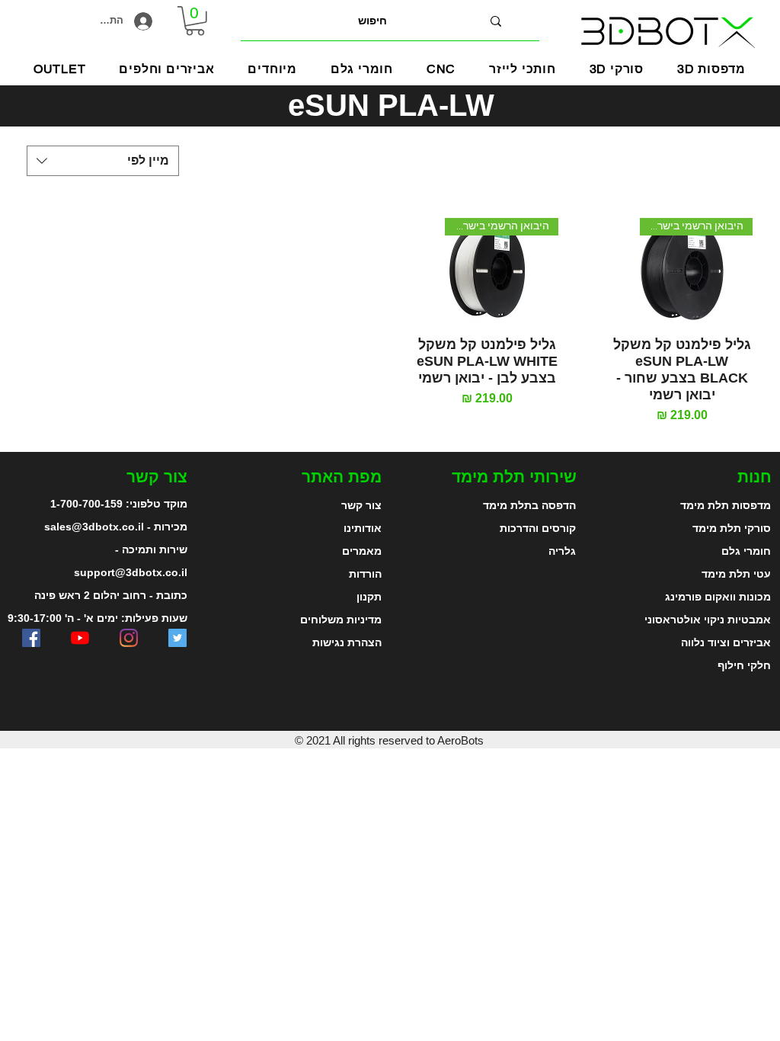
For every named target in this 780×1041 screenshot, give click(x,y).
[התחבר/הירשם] (149, 21)
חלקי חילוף (744, 665)
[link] (195, 21)
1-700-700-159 (86, 504)
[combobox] (103, 161)
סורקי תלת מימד (731, 528)
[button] (273, 69)
